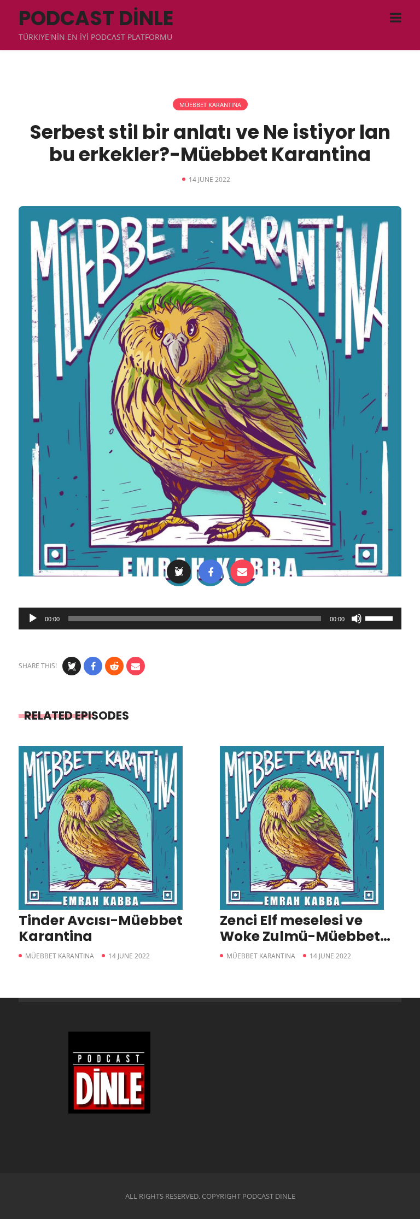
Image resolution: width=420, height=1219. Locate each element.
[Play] (32, 618)
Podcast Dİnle (96, 18)
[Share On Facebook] (211, 572)
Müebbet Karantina (210, 105)
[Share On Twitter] (179, 572)
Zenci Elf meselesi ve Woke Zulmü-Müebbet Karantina (300, 936)
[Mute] (356, 618)
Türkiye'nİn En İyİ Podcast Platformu (95, 37)
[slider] (380, 617)
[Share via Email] (242, 572)
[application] (210, 618)
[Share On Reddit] (114, 666)
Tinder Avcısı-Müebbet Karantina (101, 928)
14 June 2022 (129, 956)
